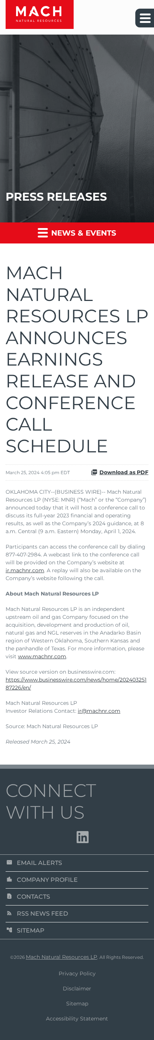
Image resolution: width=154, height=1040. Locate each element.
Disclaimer (77, 988)
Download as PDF (123, 472)
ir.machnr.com (25, 570)
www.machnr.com (42, 656)
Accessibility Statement (77, 1018)
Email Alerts (34, 862)
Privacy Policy (77, 973)
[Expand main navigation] (144, 18)
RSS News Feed (37, 913)
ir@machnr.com (99, 710)
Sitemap (25, 930)
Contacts (28, 896)
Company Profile (42, 879)
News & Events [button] (82, 232)
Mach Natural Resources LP (61, 957)
